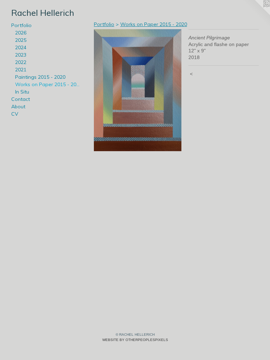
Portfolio (21, 25)
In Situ (22, 92)
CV (14, 114)
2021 (20, 69)
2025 (20, 40)
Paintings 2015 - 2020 (40, 77)
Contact (20, 99)
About (18, 106)
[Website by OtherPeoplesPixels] (256, 14)
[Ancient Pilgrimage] (137, 90)
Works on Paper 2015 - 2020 (48, 84)
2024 (20, 47)
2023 (20, 55)
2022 (20, 62)
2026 (20, 33)
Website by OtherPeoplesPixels (135, 340)
